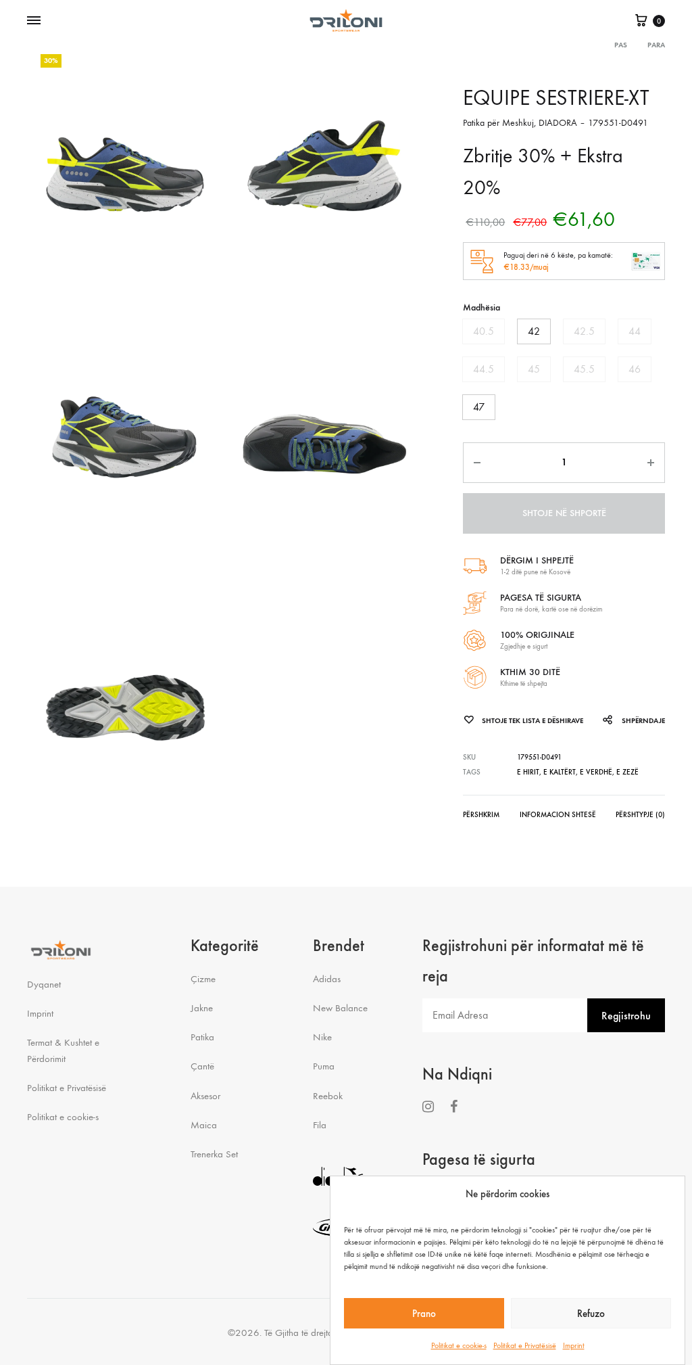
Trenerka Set (214, 1154)
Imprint (574, 1345)
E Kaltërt (559, 772)
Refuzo (591, 1314)
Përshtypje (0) (640, 814)
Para (656, 45)
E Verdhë (596, 772)
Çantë (202, 1066)
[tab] (481, 817)
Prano (424, 1314)
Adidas (327, 979)
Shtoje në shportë (564, 513)
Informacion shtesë (558, 814)
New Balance (340, 1008)
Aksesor (205, 1096)
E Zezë (627, 772)
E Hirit (528, 772)
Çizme (203, 979)
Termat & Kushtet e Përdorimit (63, 1050)
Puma (324, 1066)
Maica (204, 1125)
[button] (483, 331)
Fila (319, 1125)
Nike (322, 1037)
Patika (202, 1037)
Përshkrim (481, 814)
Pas (620, 45)
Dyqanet (44, 984)
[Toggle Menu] (34, 21)
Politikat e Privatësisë (524, 1345)
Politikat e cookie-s (459, 1345)
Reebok (328, 1096)
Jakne (202, 1008)
